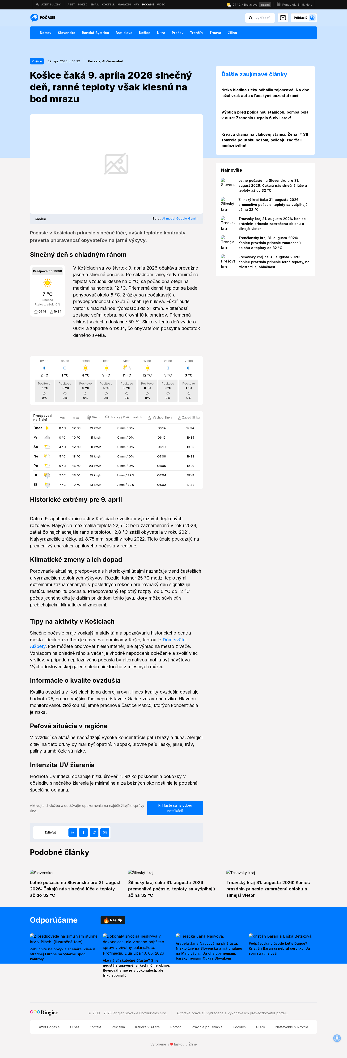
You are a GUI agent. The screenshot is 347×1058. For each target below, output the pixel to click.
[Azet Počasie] (43, 18)
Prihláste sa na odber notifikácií (175, 808)
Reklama (118, 1027)
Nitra (161, 33)
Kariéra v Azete (147, 1027)
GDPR (260, 1027)
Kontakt (95, 1027)
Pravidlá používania (207, 1027)
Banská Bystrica (95, 33)
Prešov (177, 33)
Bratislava (124, 33)
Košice (144, 33)
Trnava (215, 33)
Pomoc (175, 1027)
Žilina (232, 33)
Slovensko (66, 33)
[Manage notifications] (337, 1038)
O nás (74, 1027)
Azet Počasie (49, 1027)
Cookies (239, 1027)
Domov (45, 33)
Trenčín (196, 33)
